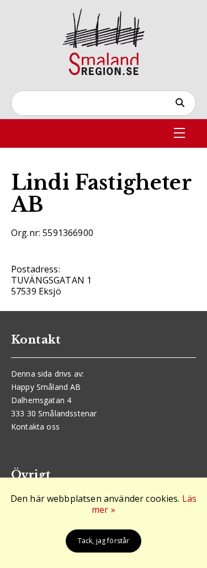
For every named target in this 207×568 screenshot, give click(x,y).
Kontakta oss (35, 426)
